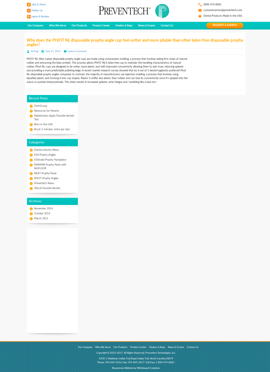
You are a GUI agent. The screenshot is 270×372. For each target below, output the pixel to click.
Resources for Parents (46, 111)
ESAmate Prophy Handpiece (50, 160)
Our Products (79, 25)
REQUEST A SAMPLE (225, 25)
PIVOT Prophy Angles (46, 178)
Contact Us (167, 25)
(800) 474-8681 (212, 4)
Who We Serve (57, 25)
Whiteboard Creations (148, 368)
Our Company (35, 25)
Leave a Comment (77, 51)
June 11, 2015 (53, 51)
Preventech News (44, 183)
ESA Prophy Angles (45, 155)
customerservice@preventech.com (223, 10)
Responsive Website (122, 368)
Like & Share (39, 4)
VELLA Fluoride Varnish (47, 188)
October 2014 (42, 213)
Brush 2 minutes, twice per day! (52, 129)
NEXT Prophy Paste (45, 173)
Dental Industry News (46, 150)
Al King (34, 51)
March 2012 (41, 218)
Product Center (101, 25)
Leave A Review (40, 16)
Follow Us (37, 10)
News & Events (146, 25)
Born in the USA (43, 124)
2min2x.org (40, 106)
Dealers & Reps (124, 25)
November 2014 (43, 208)
